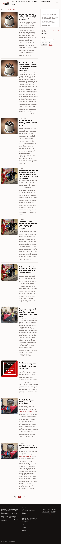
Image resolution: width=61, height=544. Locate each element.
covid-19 (42, 40)
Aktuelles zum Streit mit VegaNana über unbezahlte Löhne (28, 447)
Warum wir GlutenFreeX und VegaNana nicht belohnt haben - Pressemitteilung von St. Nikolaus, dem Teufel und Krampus (28, 174)
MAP (29, 1)
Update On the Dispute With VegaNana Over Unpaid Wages (26, 402)
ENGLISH (13, 4)
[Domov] (6, 3)
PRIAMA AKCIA (12, 541)
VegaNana (50, 44)
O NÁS (12, 1)
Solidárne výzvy (44, 44)
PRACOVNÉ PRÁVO (45, 1)
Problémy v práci (44, 42)
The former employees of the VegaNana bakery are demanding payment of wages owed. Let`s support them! (28, 312)
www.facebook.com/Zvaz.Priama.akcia (29, 535)
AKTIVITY (17, 1)
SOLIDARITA (24, 1)
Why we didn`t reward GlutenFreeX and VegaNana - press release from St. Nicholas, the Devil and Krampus (28, 225)
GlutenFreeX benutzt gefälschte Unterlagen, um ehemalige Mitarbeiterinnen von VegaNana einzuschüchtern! (28, 66)
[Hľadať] (57, 3)
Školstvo (50, 42)
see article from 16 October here (26, 411)
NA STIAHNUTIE (35, 1)
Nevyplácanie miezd (49, 40)
